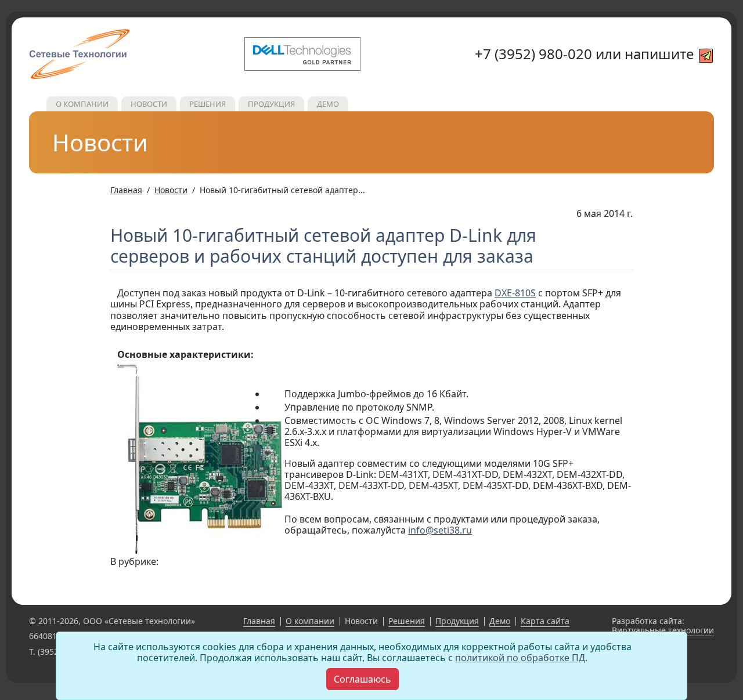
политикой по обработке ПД (520, 657)
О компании (82, 104)
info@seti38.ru (440, 530)
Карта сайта (545, 620)
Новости (149, 104)
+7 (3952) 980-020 (533, 53)
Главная (259, 620)
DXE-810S (515, 292)
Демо (328, 104)
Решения (207, 104)
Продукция (271, 104)
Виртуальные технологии (663, 630)
